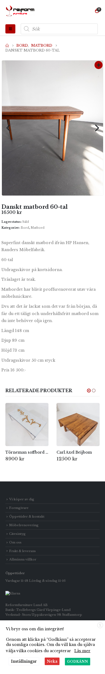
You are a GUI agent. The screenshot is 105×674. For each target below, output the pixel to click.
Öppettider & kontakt (26, 516)
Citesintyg (17, 534)
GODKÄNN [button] (77, 661)
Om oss (15, 542)
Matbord (37, 228)
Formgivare (19, 508)
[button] (10, 28)
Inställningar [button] (24, 661)
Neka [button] (52, 661)
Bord (25, 228)
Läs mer (82, 650)
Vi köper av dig (21, 499)
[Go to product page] (26, 424)
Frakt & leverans (22, 551)
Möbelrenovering (23, 525)
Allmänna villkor (22, 559)
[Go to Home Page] (7, 45)
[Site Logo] (20, 11)
